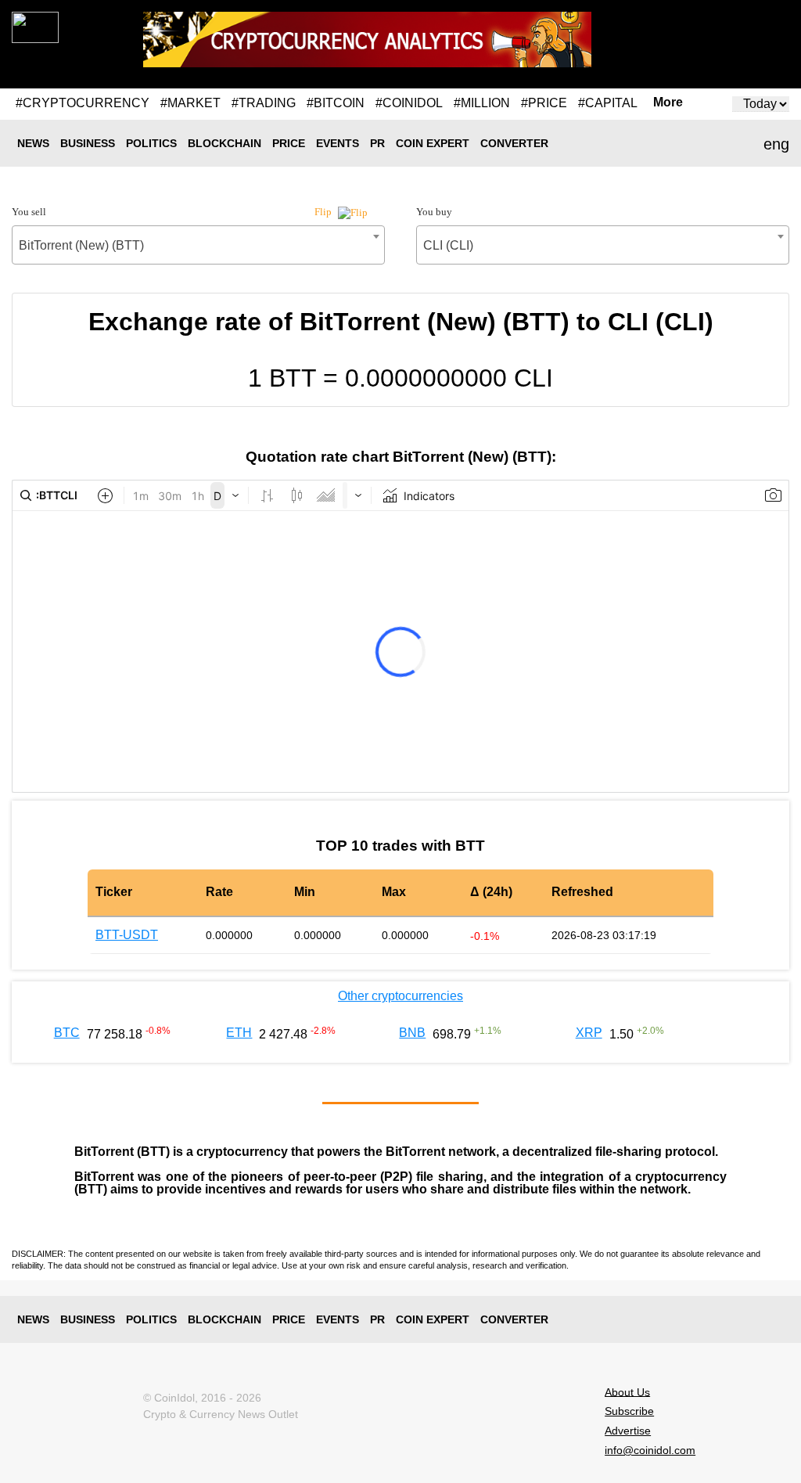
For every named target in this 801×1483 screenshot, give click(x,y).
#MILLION (482, 103)
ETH (239, 1032)
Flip (324, 212)
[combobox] (198, 245)
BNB (412, 1032)
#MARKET (190, 103)
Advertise (628, 1430)
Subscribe (629, 1411)
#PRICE (544, 103)
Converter (514, 143)
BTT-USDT (126, 934)
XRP (589, 1032)
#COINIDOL (409, 103)
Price (288, 143)
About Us (627, 1391)
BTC (67, 1032)
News (33, 143)
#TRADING (264, 103)
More (668, 102)
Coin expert (432, 143)
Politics (151, 143)
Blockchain (224, 143)
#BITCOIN (336, 103)
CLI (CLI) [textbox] (448, 245)
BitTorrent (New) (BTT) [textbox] (81, 245)
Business (87, 143)
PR (377, 143)
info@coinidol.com (650, 1450)
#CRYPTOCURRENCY (82, 103)
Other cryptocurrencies (400, 995)
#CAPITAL (608, 103)
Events (337, 143)
